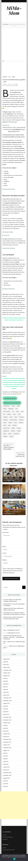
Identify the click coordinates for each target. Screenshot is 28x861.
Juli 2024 (5, 686)
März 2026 (6, 664)
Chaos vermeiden (6, 411)
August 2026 (6, 659)
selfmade (13, 430)
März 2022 (6, 731)
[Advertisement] (14, 44)
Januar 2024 (6, 695)
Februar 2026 (6, 667)
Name (4, 546)
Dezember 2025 (7, 670)
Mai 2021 (5, 758)
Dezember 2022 (7, 717)
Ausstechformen (6, 405)
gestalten (9, 414)
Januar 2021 (6, 769)
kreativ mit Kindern (13, 419)
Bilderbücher (11, 408)
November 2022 (7, 720)
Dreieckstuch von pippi (8, 480)
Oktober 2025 (6, 673)
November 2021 (7, 742)
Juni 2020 (5, 783)
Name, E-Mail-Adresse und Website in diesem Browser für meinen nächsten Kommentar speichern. (13, 570)
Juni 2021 (5, 756)
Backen (13, 405)
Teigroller (5, 436)
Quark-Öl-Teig (6, 428)
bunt (16, 408)
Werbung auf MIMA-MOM (8, 849)
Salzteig (12, 428)
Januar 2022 (6, 736)
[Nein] (26, 857)
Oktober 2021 (6, 745)
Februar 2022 (6, 733)
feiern (22, 411)
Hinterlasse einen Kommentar (12, 85)
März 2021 (5, 764)
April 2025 (5, 684)
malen (15, 422)
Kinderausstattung (14, 479)
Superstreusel (16, 433)
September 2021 (7, 747)
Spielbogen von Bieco (8, 497)
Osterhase (21, 422)
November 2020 (7, 775)
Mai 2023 (5, 709)
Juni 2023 (5, 706)
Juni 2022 (5, 728)
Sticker (4, 433)
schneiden (19, 428)
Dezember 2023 (7, 697)
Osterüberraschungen (10, 398)
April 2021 (5, 761)
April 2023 (5, 711)
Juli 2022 (5, 725)
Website (4, 560)
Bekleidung (6, 479)
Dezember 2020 (7, 772)
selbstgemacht (6, 430)
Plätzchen (15, 425)
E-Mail (4, 553)
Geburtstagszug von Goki (9, 513)
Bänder (18, 405)
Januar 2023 (6, 714)
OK (14, 859)
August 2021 (6, 750)
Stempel (18, 430)
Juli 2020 (5, 781)
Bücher (5, 76)
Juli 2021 (5, 753)
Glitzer (14, 414)
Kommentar (5, 532)
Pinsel (9, 425)
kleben (16, 417)
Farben (17, 411)
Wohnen (19, 511)
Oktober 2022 (6, 722)
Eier (13, 411)
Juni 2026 (5, 661)
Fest (4, 414)
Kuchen (4, 422)
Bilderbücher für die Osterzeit (12, 403)
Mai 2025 (5, 681)
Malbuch (10, 422)
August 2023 (6, 703)
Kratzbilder (5, 419)
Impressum (5, 839)
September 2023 (7, 700)
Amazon (4, 835)
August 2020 (6, 778)
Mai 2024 (5, 689)
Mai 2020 (5, 786)
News (13, 76)
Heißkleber (5, 417)
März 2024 (6, 692)
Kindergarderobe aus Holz (14, 630)
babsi (5, 84)
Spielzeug (19, 495)
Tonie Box (11, 436)
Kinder (11, 417)
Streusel (9, 433)
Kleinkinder (22, 417)
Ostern (4, 425)
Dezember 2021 (7, 739)
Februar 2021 (6, 767)
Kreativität (21, 419)
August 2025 (6, 675)
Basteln (4, 408)
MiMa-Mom (14, 10)
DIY (9, 76)
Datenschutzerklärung (7, 837)
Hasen (19, 414)
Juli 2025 (5, 678)
